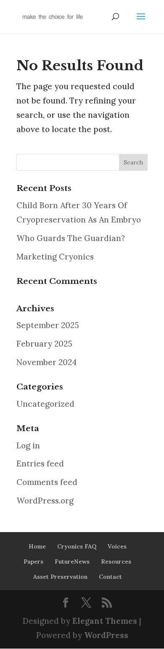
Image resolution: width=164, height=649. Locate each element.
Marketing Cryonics (55, 257)
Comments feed (46, 482)
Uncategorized (45, 404)
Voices (117, 546)
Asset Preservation (60, 576)
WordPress (106, 635)
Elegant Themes (104, 621)
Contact (110, 576)
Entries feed (40, 463)
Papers (33, 561)
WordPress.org (45, 500)
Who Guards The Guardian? (70, 238)
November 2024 (46, 362)
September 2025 (47, 325)
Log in (28, 445)
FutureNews (72, 561)
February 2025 (44, 344)
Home (37, 546)
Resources (116, 561)
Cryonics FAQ (76, 546)
